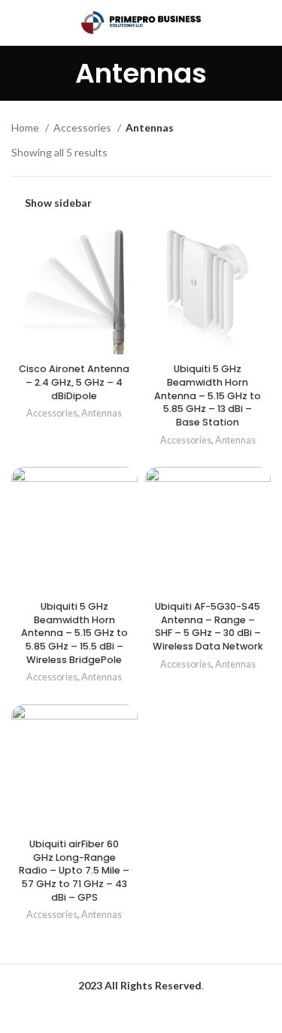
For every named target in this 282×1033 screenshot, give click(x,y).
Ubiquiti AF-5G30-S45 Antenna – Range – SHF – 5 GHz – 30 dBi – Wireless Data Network (208, 626)
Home (26, 127)
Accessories (83, 127)
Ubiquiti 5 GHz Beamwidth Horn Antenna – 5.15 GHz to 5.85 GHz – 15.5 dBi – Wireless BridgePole (74, 633)
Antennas (101, 413)
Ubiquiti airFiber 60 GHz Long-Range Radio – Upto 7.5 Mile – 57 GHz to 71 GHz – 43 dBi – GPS (74, 871)
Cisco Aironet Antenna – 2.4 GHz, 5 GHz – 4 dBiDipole (74, 381)
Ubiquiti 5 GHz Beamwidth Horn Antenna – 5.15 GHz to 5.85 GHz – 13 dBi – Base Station (207, 395)
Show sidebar (58, 203)
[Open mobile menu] (17, 23)
